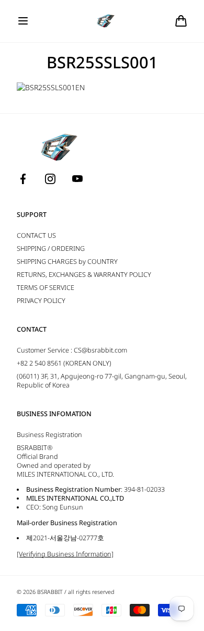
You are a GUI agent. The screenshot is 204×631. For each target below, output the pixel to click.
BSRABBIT (50, 592)
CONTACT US (36, 235)
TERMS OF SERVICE (45, 287)
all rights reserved (91, 592)
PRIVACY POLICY (41, 300)
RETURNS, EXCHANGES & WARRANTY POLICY (84, 274)
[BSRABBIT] (102, 21)
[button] (23, 21)
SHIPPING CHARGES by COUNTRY (67, 261)
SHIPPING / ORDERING (51, 248)
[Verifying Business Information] (65, 554)
